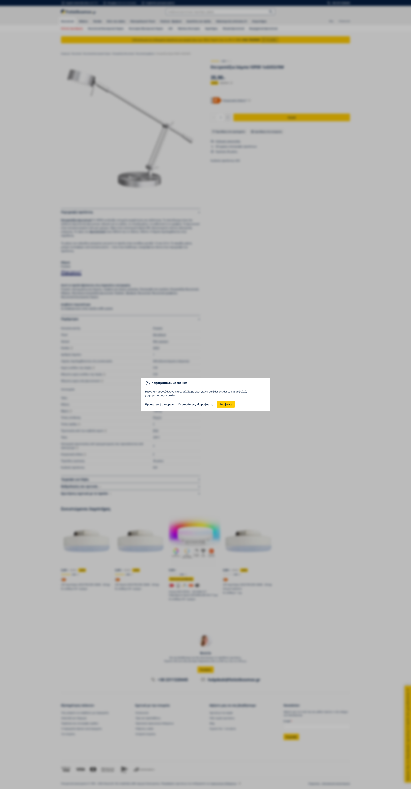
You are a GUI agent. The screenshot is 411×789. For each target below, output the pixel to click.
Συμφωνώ (226, 404)
